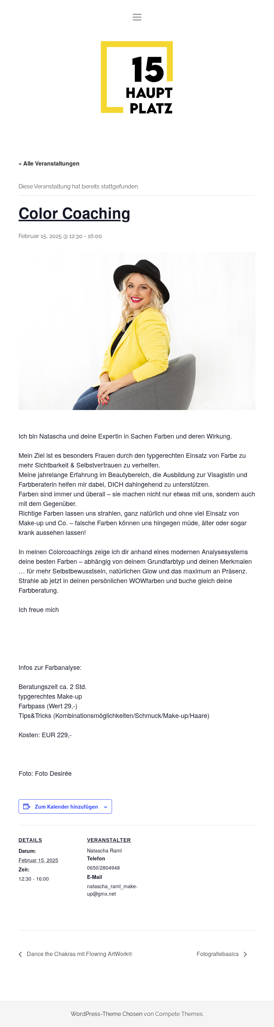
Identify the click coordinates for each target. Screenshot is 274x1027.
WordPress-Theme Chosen (106, 1014)
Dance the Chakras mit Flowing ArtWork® (78, 954)
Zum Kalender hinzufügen (66, 806)
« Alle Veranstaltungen (49, 163)
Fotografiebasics (218, 954)
